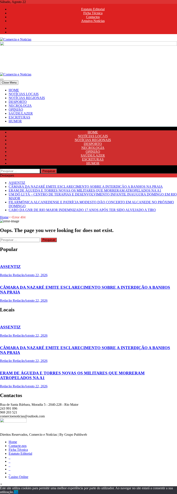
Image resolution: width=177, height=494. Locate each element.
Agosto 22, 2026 (36, 275)
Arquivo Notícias (93, 21)
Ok (16, 492)
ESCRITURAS (19, 117)
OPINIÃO (16, 109)
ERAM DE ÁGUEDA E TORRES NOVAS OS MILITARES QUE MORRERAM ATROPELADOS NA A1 (85, 190)
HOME (14, 90)
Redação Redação (12, 275)
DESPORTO (18, 102)
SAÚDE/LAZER (21, 113)
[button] (1, 484)
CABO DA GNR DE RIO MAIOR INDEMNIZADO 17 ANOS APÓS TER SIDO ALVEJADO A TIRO (82, 210)
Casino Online (18, 477)
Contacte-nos (18, 446)
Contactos (93, 17)
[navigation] (88, 105)
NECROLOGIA (20, 105)
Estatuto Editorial (93, 9)
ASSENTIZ (17, 183)
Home (4, 217)
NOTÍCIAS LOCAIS (24, 94)
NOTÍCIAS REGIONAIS (27, 98)
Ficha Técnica (93, 13)
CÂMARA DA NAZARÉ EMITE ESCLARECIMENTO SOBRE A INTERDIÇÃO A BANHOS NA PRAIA (86, 186)
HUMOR (15, 121)
